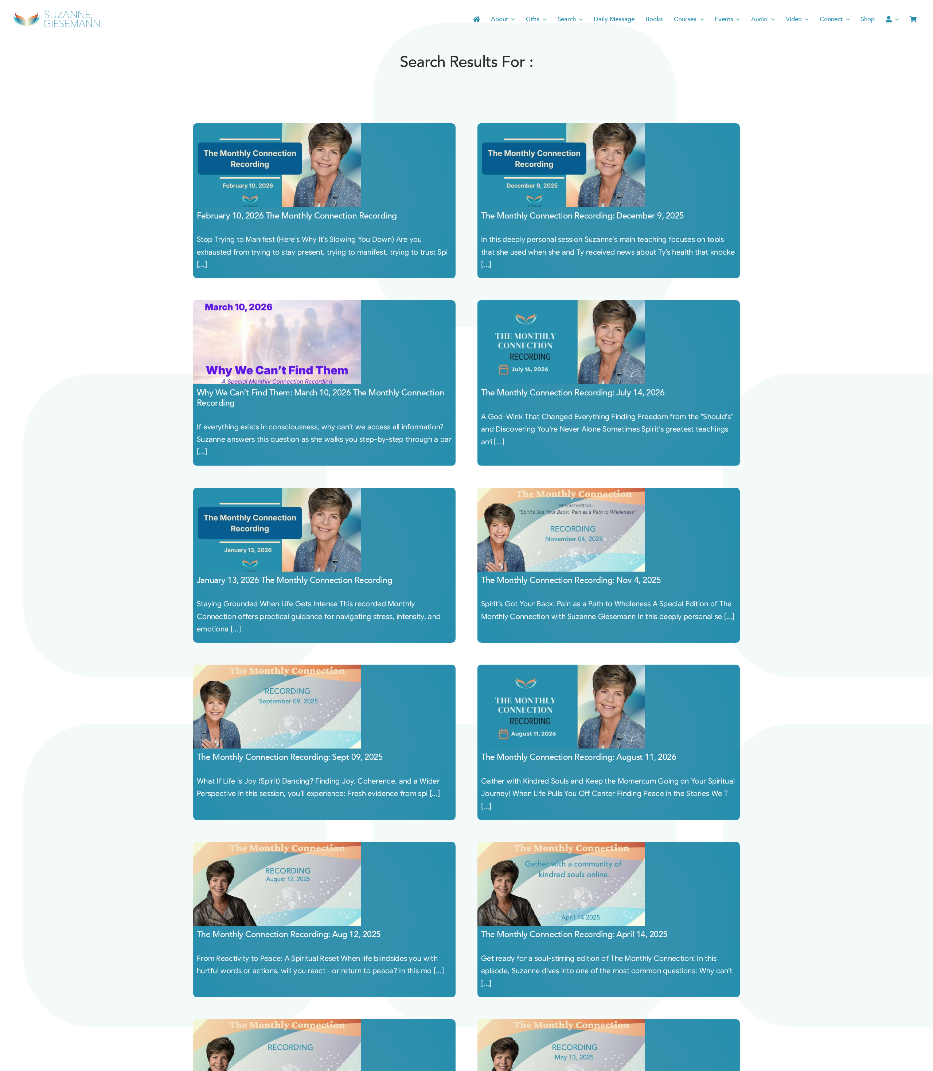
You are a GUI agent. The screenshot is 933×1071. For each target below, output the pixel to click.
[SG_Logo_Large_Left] (56, 12)
